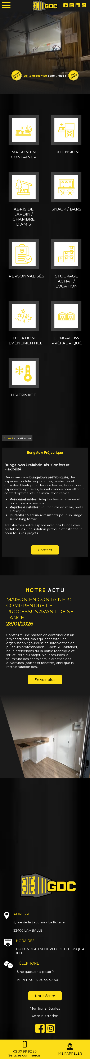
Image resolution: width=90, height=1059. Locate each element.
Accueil (8, 438)
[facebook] (65, 5)
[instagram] (71, 5)
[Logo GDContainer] (45, 6)
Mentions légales (45, 1008)
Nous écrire (45, 996)
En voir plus (45, 680)
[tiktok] (78, 5)
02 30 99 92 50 (46, 980)
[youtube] (84, 5)
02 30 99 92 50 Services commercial (24, 1053)
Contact (45, 550)
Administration (45, 1016)
